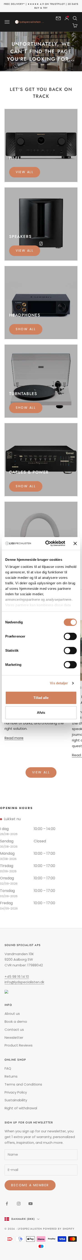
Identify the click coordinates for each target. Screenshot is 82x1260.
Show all (26, 329)
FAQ (8, 1068)
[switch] (70, 636)
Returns (11, 1076)
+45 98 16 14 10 (17, 976)
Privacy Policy (16, 1092)
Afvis (41, 712)
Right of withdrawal (21, 1108)
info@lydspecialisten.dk (24, 982)
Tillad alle (41, 698)
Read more (14, 737)
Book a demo (16, 1021)
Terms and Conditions (23, 1084)
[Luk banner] (75, 543)
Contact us (14, 1029)
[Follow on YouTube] (30, 1203)
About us (12, 1013)
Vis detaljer (59, 683)
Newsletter (14, 1037)
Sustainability (16, 1100)
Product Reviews (19, 1045)
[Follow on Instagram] (18, 1203)
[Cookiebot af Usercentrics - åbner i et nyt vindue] (48, 543)
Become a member (30, 1185)
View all (24, 172)
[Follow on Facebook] (7, 1203)
